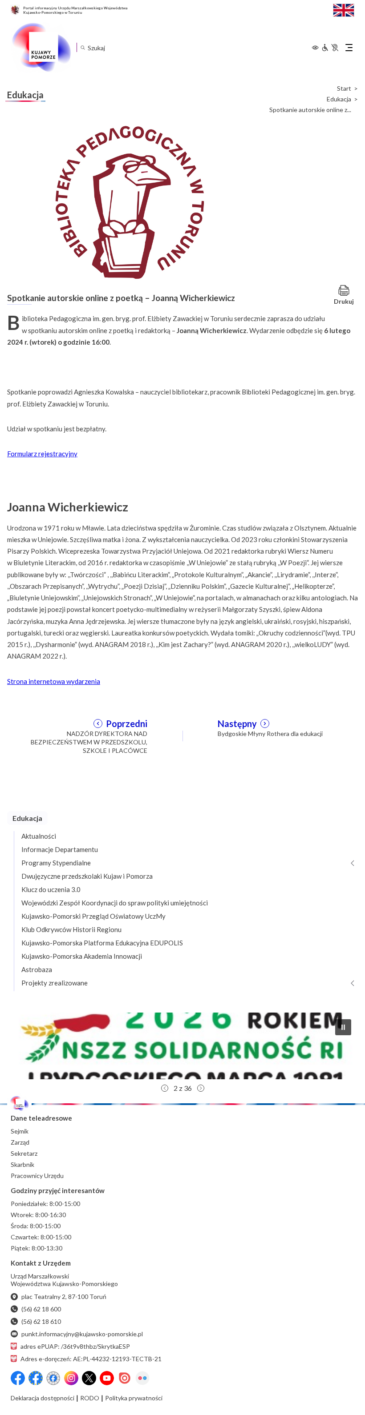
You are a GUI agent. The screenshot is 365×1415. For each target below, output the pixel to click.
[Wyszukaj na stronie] (82, 47)
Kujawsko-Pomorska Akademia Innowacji (81, 956)
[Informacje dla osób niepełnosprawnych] (329, 47)
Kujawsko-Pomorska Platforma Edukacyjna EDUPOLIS (102, 943)
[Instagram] (71, 1378)
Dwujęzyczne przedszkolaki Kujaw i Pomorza (87, 876)
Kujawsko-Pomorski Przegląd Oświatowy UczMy (93, 916)
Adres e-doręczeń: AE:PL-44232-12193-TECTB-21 (91, 1359)
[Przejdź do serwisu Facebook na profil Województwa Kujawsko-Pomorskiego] (18, 1378)
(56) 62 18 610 (41, 1321)
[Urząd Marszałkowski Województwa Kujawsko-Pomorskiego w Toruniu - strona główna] (41, 47)
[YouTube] (107, 1378)
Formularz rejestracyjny (42, 454)
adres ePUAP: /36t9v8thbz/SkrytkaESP (75, 1346)
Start (344, 88)
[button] (182, 1046)
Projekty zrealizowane (54, 983)
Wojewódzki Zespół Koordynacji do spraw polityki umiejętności (114, 903)
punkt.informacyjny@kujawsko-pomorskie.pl (82, 1334)
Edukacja (339, 99)
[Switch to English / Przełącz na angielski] (343, 9)
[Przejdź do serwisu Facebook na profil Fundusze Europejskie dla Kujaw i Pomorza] (35, 1378)
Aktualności (38, 836)
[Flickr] (142, 1378)
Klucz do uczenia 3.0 (51, 889)
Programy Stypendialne (56, 863)
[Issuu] (125, 1378)
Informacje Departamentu (59, 849)
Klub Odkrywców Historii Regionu (71, 929)
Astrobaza (36, 969)
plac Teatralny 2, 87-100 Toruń (63, 1296)
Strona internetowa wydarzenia (53, 681)
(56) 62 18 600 (41, 1309)
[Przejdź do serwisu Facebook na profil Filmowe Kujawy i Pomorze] (53, 1378)
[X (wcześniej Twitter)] (89, 1378)
